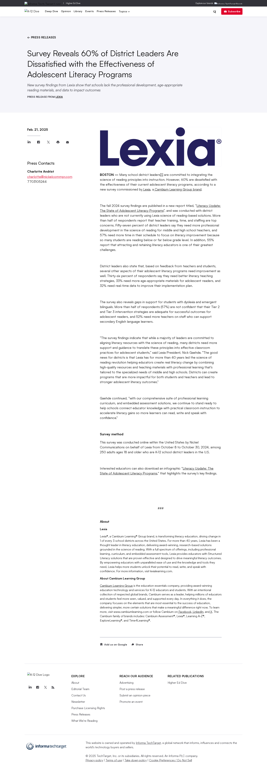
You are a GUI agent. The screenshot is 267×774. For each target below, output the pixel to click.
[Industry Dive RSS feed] (53, 687)
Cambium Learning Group (116, 585)
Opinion (66, 11)
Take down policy (135, 760)
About (75, 682)
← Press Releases (41, 37)
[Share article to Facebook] (38, 142)
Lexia (146, 189)
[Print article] (57, 142)
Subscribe (234, 11)
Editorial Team (80, 689)
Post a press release (132, 689)
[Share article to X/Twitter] (48, 142)
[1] (161, 175)
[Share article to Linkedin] (29, 142)
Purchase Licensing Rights (88, 708)
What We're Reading (84, 721)
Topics (123, 11)
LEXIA (59, 96)
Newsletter (78, 701)
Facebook (184, 612)
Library (78, 11)
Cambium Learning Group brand (177, 189)
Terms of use (114, 760)
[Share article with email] (67, 142)
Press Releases (106, 11)
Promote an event (131, 701)
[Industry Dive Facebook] (38, 687)
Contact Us (78, 695)
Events (89, 11)
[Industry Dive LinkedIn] (30, 687)
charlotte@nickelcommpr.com (49, 177)
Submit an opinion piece (135, 695)
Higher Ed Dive (73, 3)
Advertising (127, 682)
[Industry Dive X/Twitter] (45, 687)
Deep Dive (51, 11)
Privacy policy (94, 760)
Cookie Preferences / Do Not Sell (170, 760)
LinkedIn (197, 612)
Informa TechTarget (148, 743)
